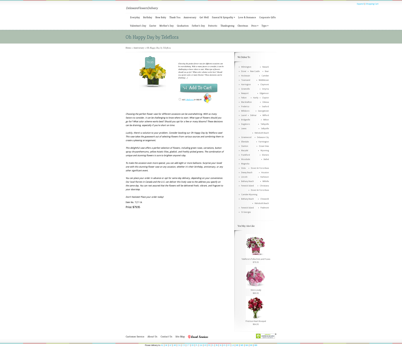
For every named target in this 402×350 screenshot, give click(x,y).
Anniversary (190, 17)
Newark (265, 67)
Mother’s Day (166, 25)
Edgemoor (264, 93)
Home (128, 47)
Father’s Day (198, 25)
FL (197, 345)
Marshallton (246, 102)
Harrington (246, 84)
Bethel (266, 159)
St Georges (246, 212)
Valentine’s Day (138, 25)
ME (237, 345)
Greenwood (246, 137)
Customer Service (135, 336)
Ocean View (264, 146)
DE (193, 345)
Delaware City (263, 137)
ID (209, 345)
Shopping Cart (372, 4)
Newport (245, 93)
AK (166, 345)
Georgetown (263, 111)
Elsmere (265, 155)
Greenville (245, 89)
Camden (265, 76)
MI (251, 345)
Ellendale (245, 142)
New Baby (160, 17)
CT (188, 345)
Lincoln (244, 177)
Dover (243, 71)
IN (217, 345)
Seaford (265, 106)
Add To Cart (200, 88)
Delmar (253, 115)
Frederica (245, 106)
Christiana (264, 186)
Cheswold (264, 199)
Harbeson (264, 177)
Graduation (183, 25)
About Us (152, 336)
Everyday (135, 17)
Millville (266, 181)
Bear (267, 71)
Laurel (244, 115)
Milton (266, 120)
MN (255, 345)
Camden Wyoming (249, 194)
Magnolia (245, 164)
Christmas (242, 25)
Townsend (245, 80)
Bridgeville (245, 120)
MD (242, 345)
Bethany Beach (247, 181)
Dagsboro (245, 124)
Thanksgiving (227, 25)
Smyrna (265, 89)
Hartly (255, 98)
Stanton (244, 146)
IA (220, 345)
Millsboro (245, 111)
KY (229, 345)
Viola (243, 168)
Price (254, 25)
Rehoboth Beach (262, 133)
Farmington (264, 142)
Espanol (360, 4)
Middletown (264, 80)
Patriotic (212, 25)
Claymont (264, 84)
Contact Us (166, 336)
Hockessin (245, 76)
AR (175, 345)
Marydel (244, 150)
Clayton (265, 98)
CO (183, 345)
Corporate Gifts (267, 17)
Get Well (204, 17)
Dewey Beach (246, 172)
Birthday (147, 17)
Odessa (265, 102)
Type (264, 25)
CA (179, 345)
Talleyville (265, 124)
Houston (265, 172)
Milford (266, 115)
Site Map (180, 336)
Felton (244, 98)
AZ (170, 345)
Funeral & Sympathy (223, 17)
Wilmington (246, 67)
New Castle (255, 71)
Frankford (245, 155)
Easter (152, 25)
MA (246, 345)
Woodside (245, 159)
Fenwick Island (247, 186)
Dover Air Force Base (260, 168)
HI (205, 345)
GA (201, 345)
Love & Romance (247, 17)
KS (224, 345)
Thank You (174, 17)
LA (233, 345)
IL (213, 345)
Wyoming (265, 150)
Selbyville (265, 128)
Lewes (243, 128)
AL (162, 345)
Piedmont (265, 208)
